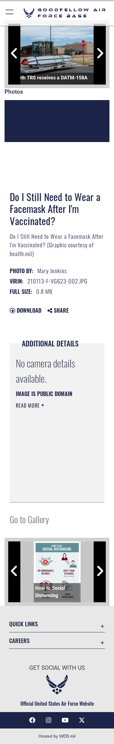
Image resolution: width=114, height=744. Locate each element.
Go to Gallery (29, 519)
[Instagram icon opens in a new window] (48, 720)
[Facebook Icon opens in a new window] (32, 720)
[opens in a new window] (81, 720)
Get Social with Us (57, 667)
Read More (28, 405)
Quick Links (23, 623)
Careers (19, 640)
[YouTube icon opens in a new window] (65, 720)
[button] (10, 13)
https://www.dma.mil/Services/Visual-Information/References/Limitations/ (53, 490)
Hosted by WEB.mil (57, 736)
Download (28, 310)
